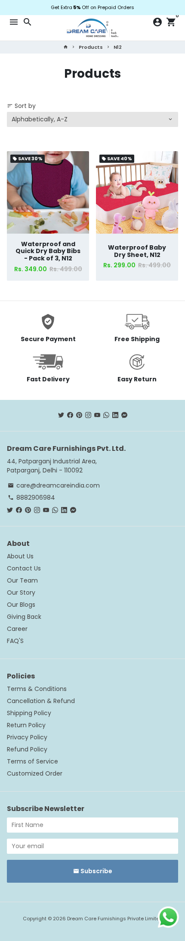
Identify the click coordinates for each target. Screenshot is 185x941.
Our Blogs (21, 604)
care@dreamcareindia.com (54, 485)
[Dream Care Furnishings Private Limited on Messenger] (124, 415)
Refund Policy (27, 749)
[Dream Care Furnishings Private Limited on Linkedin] (115, 415)
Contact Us (24, 568)
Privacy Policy (27, 737)
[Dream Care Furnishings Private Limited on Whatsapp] (106, 415)
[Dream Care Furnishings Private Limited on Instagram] (88, 415)
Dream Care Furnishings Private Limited (115, 918)
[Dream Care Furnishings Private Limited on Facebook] (70, 415)
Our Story (21, 592)
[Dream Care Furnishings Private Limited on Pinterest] (79, 415)
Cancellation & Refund (41, 701)
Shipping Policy (29, 713)
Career (17, 628)
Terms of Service (32, 761)
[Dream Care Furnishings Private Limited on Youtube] (97, 415)
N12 (118, 47)
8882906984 (31, 497)
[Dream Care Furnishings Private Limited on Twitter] (61, 415)
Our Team (22, 580)
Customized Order (34, 773)
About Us (20, 556)
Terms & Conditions (37, 688)
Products (91, 47)
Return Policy (26, 725)
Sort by (21, 105)
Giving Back (24, 616)
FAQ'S (15, 641)
